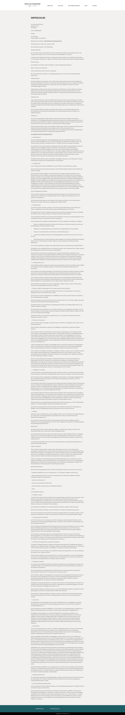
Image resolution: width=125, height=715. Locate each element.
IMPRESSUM (39, 708)
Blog (86, 5)
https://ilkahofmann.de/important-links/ (53, 41)
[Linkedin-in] (77, 708)
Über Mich (50, 5)
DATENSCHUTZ (55, 708)
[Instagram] (74, 708)
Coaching (60, 5)
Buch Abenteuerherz (74, 5)
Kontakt (94, 5)
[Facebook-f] (80, 708)
